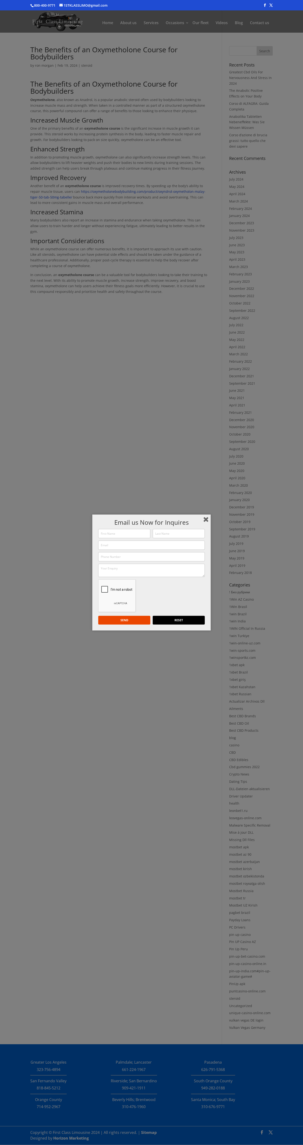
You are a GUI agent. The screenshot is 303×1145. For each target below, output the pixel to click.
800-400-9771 (44, 5)
